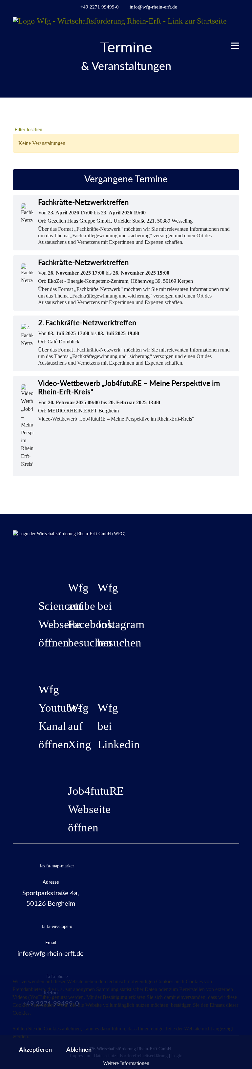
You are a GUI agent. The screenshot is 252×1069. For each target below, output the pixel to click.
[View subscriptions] (218, 119)
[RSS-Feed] (227, 119)
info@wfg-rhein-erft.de (153, 6)
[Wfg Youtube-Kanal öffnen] (40, 664)
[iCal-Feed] (235, 119)
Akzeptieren (35, 1050)
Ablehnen (79, 1050)
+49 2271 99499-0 (99, 6)
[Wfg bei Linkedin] (99, 682)
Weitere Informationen (126, 1063)
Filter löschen (28, 129)
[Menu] (235, 42)
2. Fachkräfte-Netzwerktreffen (87, 323)
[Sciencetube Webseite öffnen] (40, 580)
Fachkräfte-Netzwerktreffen (83, 202)
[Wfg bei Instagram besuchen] (99, 562)
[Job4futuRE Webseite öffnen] (69, 765)
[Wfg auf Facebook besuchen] (69, 562)
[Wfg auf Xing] (69, 682)
